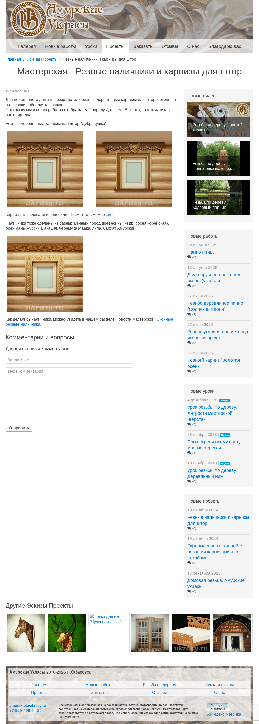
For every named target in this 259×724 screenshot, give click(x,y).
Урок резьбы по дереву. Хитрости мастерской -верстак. (212, 413)
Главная (13, 59)
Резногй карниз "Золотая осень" (213, 363)
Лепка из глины (219, 684)
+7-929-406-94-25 (25, 710)
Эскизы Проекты (42, 59)
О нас (219, 692)
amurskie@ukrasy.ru (27, 705)
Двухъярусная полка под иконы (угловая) (213, 277)
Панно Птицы (201, 252)
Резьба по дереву (159, 684)
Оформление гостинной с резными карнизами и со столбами (214, 551)
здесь (111, 214)
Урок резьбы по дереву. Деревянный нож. (212, 473)
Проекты (39, 692)
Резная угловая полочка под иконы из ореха (217, 334)
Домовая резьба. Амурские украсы (216, 583)
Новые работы (99, 684)
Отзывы (159, 692)
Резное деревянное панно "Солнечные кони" (215, 306)
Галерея (39, 684)
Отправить (19, 428)
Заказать (99, 692)
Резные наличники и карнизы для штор (218, 520)
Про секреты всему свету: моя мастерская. (214, 444)
